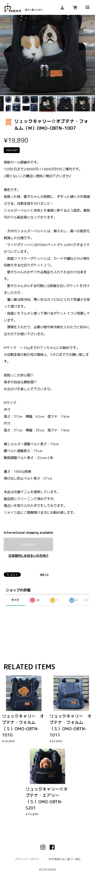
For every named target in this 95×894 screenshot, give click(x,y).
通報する (44, 574)
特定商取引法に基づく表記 (64, 859)
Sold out (28, 544)
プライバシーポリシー (28, 859)
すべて (15, 600)
